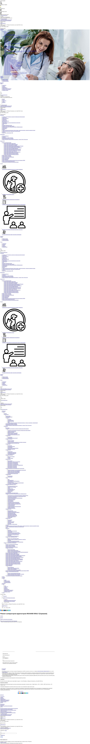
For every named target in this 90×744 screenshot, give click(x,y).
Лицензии (3, 244)
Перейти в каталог (3, 742)
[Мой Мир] (3, 610)
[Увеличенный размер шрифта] (1, 3)
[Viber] (6, 610)
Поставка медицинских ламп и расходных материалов (9, 708)
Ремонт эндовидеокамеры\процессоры (10, 73)
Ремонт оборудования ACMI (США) (10, 59)
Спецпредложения (5, 80)
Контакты (2, 82)
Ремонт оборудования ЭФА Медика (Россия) (11, 70)
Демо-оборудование (5, 81)
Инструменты (6, 42)
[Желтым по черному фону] (0, 6)
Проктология (6, 49)
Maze (6, 730)
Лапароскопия (6, 44)
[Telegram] (10, 610)
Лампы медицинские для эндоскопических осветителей (13, 43)
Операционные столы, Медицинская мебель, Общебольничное (14, 47)
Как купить (4, 668)
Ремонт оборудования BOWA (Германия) (10, 61)
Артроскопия (6, 38)
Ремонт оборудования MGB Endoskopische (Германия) (12, 63)
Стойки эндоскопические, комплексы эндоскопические (13, 51)
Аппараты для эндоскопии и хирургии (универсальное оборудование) (15, 37)
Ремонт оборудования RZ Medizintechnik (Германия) (12, 66)
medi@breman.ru (3, 23)
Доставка (3, 669)
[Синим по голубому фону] (0, 7)
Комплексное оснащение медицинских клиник (7, 712)
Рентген (5, 50)
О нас (1, 83)
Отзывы (3, 86)
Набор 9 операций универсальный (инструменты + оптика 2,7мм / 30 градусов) (17, 35)
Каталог (1, 702)
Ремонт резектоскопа (7, 71)
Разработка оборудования (6, 89)
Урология (5, 53)
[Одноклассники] (2, 610)
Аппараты (5, 33)
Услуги (1, 76)
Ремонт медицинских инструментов (10, 57)
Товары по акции (5, 79)
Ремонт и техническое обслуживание (8, 55)
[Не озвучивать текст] (0, 13)
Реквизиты (4, 246)
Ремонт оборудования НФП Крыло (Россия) (11, 68)
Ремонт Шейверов (7, 72)
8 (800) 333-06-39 (46, 671)
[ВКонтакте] (1, 610)
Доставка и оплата (5, 90)
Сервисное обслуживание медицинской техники (8, 710)
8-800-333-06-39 (6, 19)
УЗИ (5, 52)
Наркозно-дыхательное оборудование (10, 46)
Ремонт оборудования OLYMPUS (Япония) (11, 64)
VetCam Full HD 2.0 (7, 32)
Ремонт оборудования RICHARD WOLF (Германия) (12, 65)
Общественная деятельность (6, 88)
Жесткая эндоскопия (7, 41)
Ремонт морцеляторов (7, 58)
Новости (1, 77)
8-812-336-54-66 (5, 20)
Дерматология (6, 40)
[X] (4, 610)
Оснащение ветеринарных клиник (5, 711)
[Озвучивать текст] (1, 12)
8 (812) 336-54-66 (40, 671)
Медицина (2, 29)
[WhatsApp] (7, 610)
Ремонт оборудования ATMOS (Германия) (11, 60)
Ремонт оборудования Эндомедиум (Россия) (11, 69)
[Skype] (8, 610)
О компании (4, 85)
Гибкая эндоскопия (7, 39)
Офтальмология (6, 48)
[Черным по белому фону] (0, 5)
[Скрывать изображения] (0, 10)
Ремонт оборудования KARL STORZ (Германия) (12, 62)
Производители (4, 87)
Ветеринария (4, 31)
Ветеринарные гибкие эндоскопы (9, 34)
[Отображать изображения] (0, 9)
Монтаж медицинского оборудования (6, 709)
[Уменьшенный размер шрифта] (0, 1)
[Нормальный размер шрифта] (1, 2)
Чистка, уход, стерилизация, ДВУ (9, 54)
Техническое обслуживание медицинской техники (12, 74)
